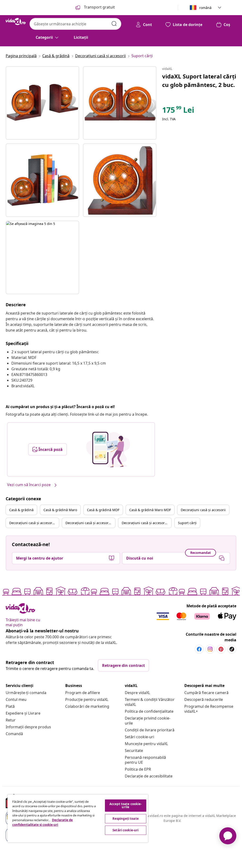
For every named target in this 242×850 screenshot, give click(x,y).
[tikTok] (231, 649)
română (205, 7)
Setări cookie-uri (139, 736)
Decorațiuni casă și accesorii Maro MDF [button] (146, 523)
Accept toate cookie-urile (125, 805)
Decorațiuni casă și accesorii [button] (203, 510)
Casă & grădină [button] (21, 510)
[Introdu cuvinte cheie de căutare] (114, 23)
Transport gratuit (99, 7)
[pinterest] (221, 649)
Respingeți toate (125, 818)
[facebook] (199, 649)
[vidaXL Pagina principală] (16, 21)
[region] (78, 818)
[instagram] (210, 649)
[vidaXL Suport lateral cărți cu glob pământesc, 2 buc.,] (42, 103)
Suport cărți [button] (187, 523)
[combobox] (75, 24)
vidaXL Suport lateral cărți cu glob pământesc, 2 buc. (199, 80)
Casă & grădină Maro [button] (60, 510)
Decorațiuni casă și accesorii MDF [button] (90, 523)
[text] (178, 111)
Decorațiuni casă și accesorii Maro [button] (34, 523)
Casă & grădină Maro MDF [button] (150, 510)
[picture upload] (108, 449)
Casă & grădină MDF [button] (103, 510)
